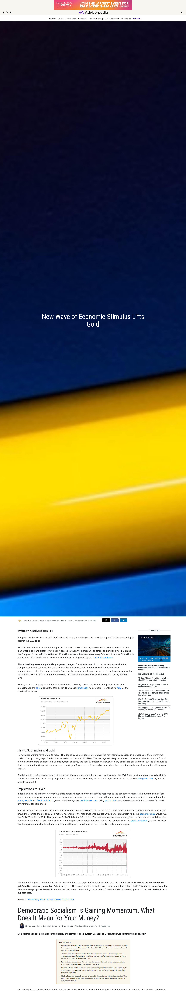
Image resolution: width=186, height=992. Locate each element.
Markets (52, 19)
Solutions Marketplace (67, 19)
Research (82, 19)
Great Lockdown (139, 820)
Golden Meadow (50, 621)
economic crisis (147, 814)
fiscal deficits (43, 800)
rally (119, 688)
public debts (111, 800)
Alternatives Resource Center (33, 621)
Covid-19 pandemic (103, 657)
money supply (25, 800)
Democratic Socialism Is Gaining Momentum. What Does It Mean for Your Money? (71, 926)
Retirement (114, 19)
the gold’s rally (145, 778)
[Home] (93, 12)
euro (38, 688)
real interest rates (89, 800)
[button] (106, 620)
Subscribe (137, 19)
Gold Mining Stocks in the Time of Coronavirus (50, 899)
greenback (83, 688)
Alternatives (126, 19)
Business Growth (94, 19)
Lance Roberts (37, 926)
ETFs (106, 19)
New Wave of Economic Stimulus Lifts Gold (72, 621)
